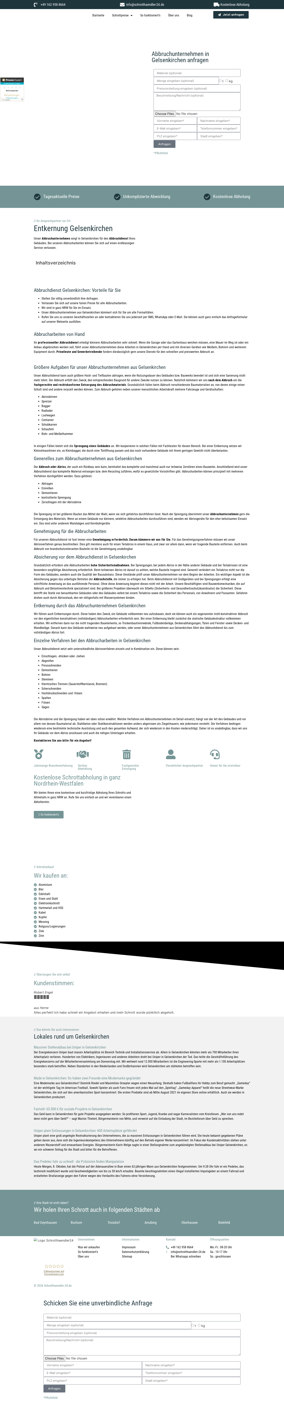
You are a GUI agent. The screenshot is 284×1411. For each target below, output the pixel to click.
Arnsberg (151, 1222)
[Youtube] (60, 1254)
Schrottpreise (120, 15)
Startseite (98, 15)
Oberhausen (189, 1222)
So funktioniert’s (150, 15)
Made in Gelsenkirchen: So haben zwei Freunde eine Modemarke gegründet (87, 1078)
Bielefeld (224, 1222)
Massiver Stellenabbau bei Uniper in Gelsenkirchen (70, 1047)
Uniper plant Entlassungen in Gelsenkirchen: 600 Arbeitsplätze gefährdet (85, 1130)
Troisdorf (114, 1222)
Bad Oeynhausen (45, 1222)
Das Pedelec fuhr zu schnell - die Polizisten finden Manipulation (79, 1161)
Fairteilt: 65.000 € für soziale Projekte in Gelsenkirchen (73, 1109)
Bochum (76, 1222)
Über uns (173, 15)
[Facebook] (38, 1254)
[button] (37, 1002)
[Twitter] (49, 1254)
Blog (189, 15)
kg (231, 81)
